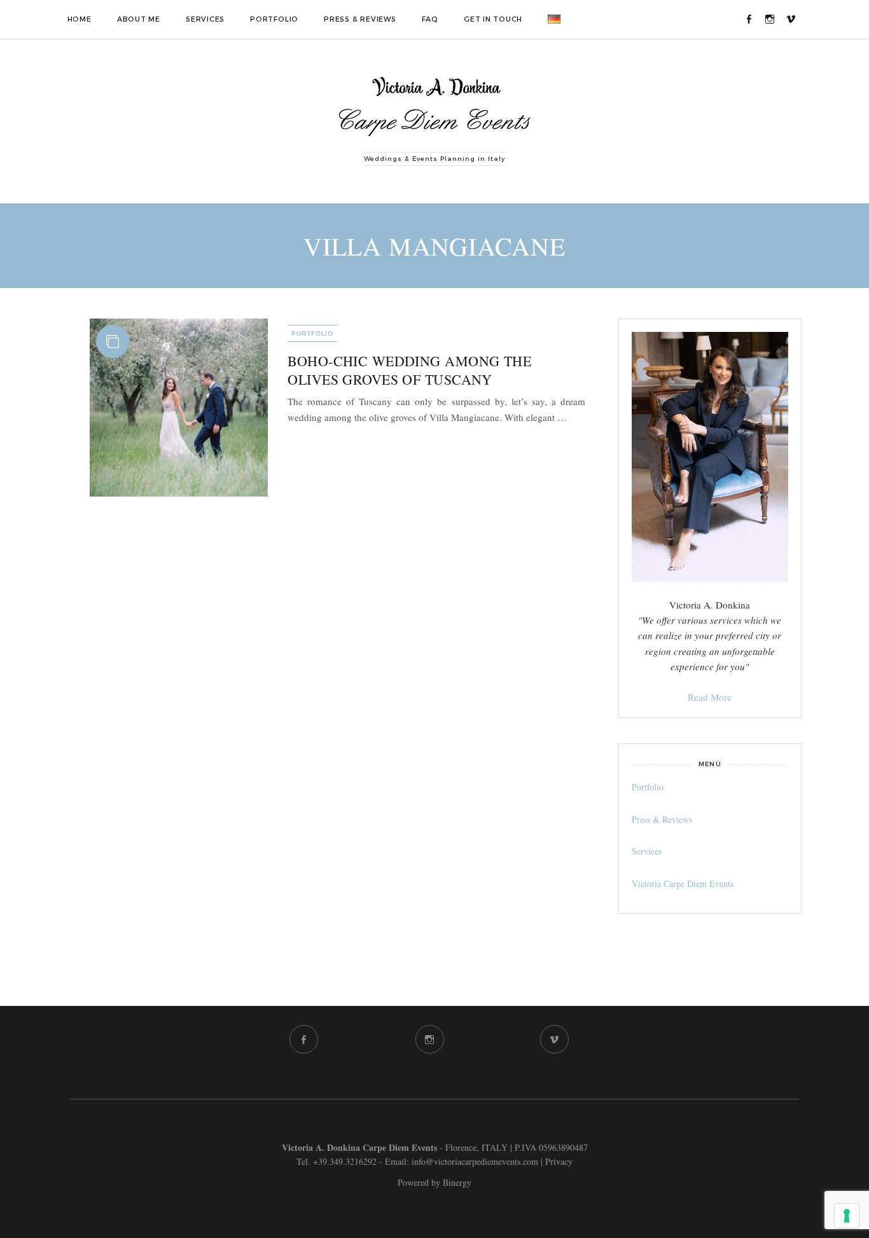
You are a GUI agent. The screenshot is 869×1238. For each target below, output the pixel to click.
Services (205, 19)
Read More (710, 697)
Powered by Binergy (434, 1182)
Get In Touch (493, 19)
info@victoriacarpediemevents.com (475, 1161)
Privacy (559, 1161)
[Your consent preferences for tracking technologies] (847, 1216)
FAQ (430, 19)
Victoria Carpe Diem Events (682, 883)
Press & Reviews (360, 19)
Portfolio (274, 19)
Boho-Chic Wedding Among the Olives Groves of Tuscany (409, 370)
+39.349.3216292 (345, 1161)
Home (79, 19)
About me (138, 19)
